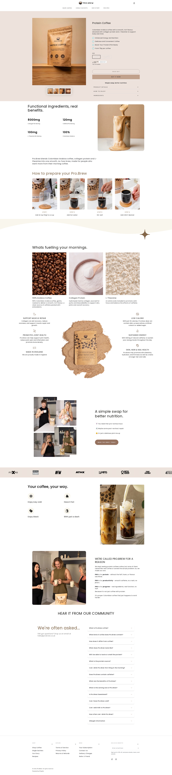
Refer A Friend (84, 756)
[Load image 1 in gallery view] (50, 91)
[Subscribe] (139, 748)
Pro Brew (39, 768)
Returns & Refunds (63, 753)
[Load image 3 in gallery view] (62, 91)
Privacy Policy (61, 751)
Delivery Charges (85, 753)
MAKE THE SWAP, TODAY (107, 442)
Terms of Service (62, 748)
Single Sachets (37, 751)
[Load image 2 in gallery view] (56, 91)
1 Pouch (96, 57)
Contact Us (83, 751)
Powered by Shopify (38, 771)
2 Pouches (106, 57)
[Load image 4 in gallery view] (68, 91)
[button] (33, 3)
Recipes (35, 756)
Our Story (35, 753)
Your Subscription (85, 748)
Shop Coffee (37, 748)
